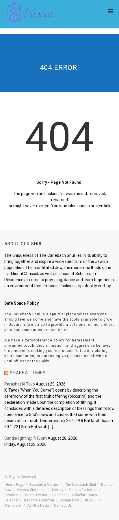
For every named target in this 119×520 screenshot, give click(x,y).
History (57, 490)
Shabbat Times (28, 372)
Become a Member (44, 485)
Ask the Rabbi (38, 505)
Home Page (15, 485)
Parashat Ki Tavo (19, 384)
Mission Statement (31, 490)
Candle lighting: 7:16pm (25, 438)
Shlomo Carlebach (83, 490)
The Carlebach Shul (80, 485)
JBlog (88, 500)
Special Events (35, 495)
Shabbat (12, 495)
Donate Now (69, 500)
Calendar (59, 495)
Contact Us (63, 505)
